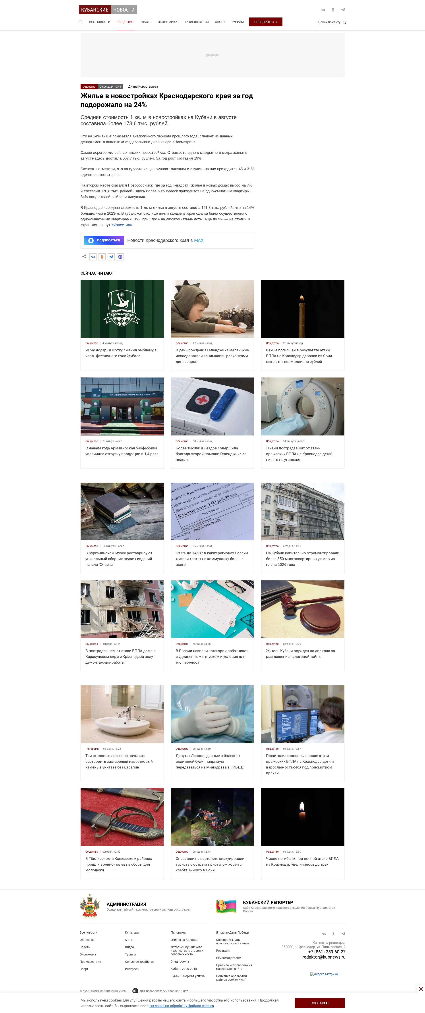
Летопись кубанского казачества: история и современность (187, 950)
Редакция (223, 950)
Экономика (167, 22)
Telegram (343, 9)
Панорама (178, 932)
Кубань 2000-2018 (184, 969)
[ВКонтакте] (93, 256)
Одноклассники (333, 9)
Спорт (220, 22)
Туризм (237, 22)
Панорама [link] (92, 748)
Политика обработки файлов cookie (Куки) (231, 977)
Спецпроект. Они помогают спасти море (232, 941)
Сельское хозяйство (140, 961)
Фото (129, 940)
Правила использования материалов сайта (234, 967)
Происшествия (196, 22)
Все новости (99, 22)
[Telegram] (111, 256)
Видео (129, 947)
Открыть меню (81, 23)
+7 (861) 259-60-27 (327, 951)
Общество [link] (91, 343)
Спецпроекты (265, 22)
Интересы (132, 969)
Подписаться (108, 240)
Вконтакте (323, 9)
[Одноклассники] (102, 256)
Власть (146, 22)
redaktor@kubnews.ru (324, 957)
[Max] (120, 256)
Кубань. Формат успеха (188, 976)
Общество (124, 22)
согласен (319, 1003)
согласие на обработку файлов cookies (181, 1006)
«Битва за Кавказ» (184, 940)
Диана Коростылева (143, 86)
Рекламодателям (228, 958)
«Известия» (122, 225)
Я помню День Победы (232, 932)
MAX (199, 240)
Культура (132, 932)
